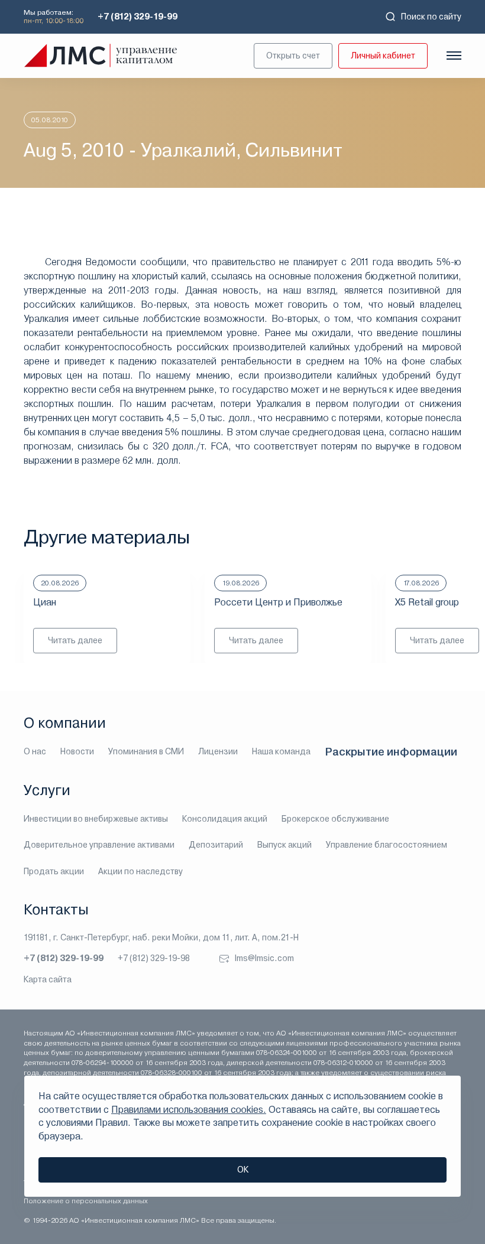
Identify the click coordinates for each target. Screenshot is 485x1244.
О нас (35, 751)
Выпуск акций (284, 844)
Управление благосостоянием (386, 844)
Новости (77, 751)
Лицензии (218, 751)
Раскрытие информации (391, 751)
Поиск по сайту (431, 16)
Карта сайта (48, 979)
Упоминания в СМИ (146, 751)
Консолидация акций (224, 818)
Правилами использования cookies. (188, 1109)
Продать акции (54, 871)
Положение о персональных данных (86, 1201)
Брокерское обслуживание (335, 818)
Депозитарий (216, 844)
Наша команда (281, 751)
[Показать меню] (454, 55)
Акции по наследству (140, 871)
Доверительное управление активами (99, 844)
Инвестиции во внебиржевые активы (96, 818)
